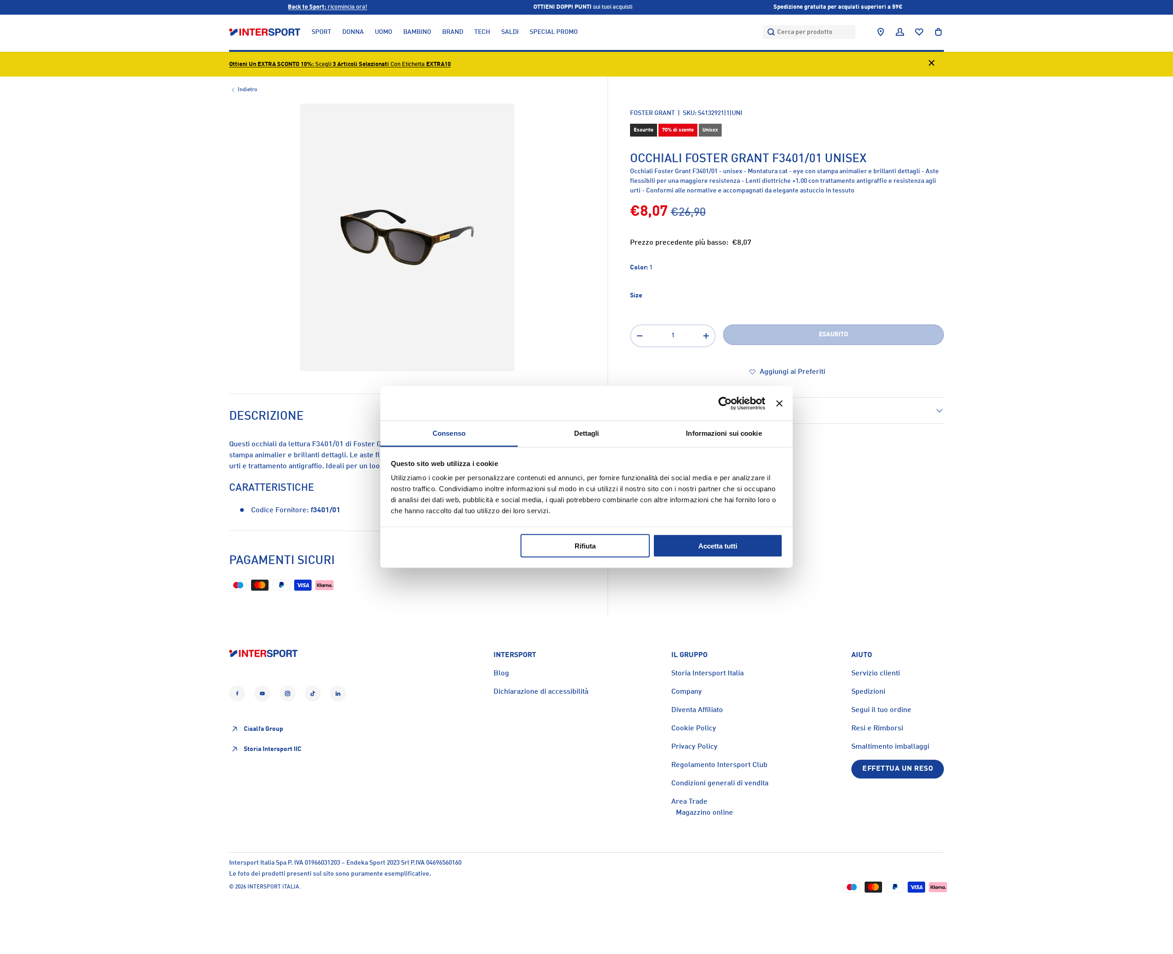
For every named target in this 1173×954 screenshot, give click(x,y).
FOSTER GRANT (652, 113)
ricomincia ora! (327, 7)
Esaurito (833, 334)
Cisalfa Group (263, 729)
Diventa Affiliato (697, 710)
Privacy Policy (694, 747)
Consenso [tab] (449, 433)
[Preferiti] (919, 32)
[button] (938, 32)
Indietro (247, 90)
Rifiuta (585, 545)
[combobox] (809, 32)
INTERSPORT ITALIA (273, 887)
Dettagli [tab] (586, 433)
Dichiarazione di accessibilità (540, 692)
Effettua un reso (897, 769)
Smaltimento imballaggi (890, 747)
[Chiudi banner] (779, 403)
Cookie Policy (693, 728)
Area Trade (689, 802)
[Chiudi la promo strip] (931, 64)
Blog (501, 673)
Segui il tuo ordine (881, 710)
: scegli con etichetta (340, 64)
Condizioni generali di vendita (719, 783)
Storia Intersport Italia (707, 673)
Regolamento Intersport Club (719, 765)
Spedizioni (868, 692)
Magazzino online (704, 813)
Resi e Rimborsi (877, 728)
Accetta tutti (717, 545)
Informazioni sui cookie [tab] (724, 433)
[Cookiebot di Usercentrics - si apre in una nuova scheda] (725, 403)
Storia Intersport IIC (272, 749)
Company (686, 692)
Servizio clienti (875, 673)
